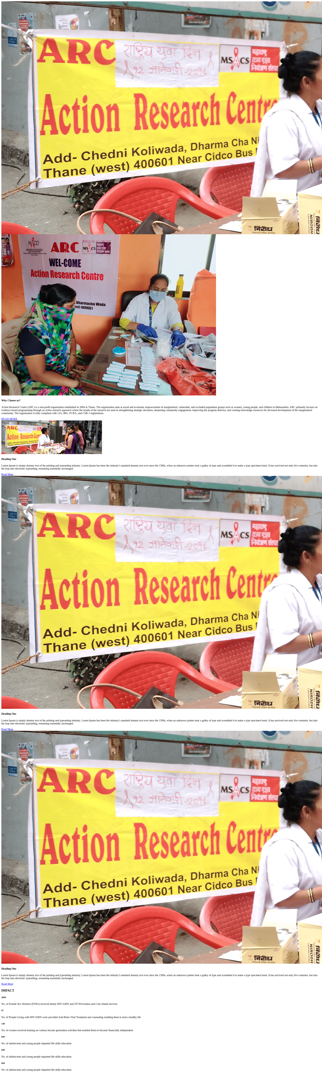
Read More (7, 474)
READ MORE (9, 418)
